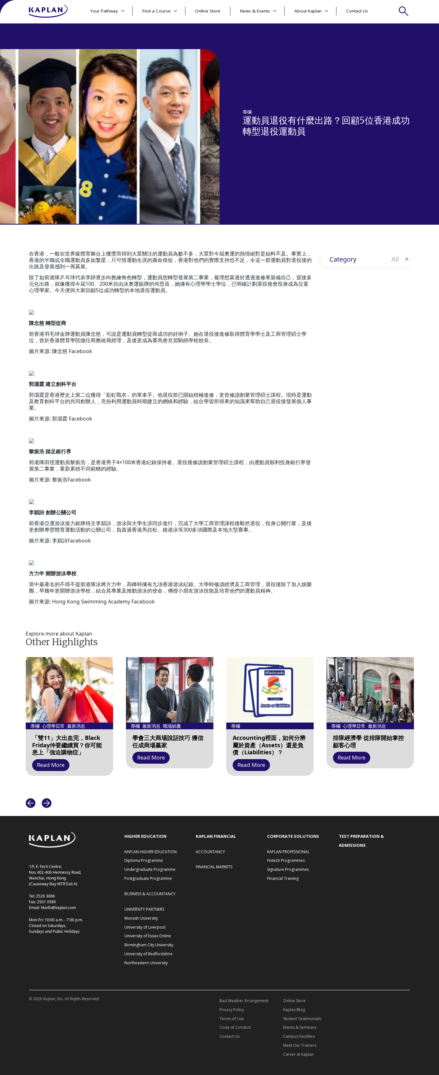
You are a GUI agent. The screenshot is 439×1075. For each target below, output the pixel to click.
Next (46, 803)
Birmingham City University (148, 945)
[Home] (48, 12)
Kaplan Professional (288, 851)
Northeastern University (146, 963)
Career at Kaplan (298, 1054)
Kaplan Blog (294, 1009)
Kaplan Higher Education (150, 851)
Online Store (207, 11)
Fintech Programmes (286, 860)
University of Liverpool (145, 927)
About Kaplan (308, 11)
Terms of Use (232, 1018)
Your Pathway (104, 11)
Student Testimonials (302, 1018)
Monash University (141, 918)
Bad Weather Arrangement (244, 1000)
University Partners (144, 909)
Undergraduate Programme (149, 869)
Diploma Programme (143, 860)
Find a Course (156, 11)
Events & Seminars (299, 1027)
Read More (51, 764)
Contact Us (357, 11)
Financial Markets (214, 867)
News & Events (255, 11)
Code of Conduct (235, 1027)
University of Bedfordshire (148, 954)
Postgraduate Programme (148, 878)
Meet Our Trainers (299, 1045)
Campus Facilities (299, 1036)
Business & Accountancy (149, 894)
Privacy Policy (232, 1009)
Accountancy (210, 851)
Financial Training (283, 878)
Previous (30, 803)
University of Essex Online (147, 936)
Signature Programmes (288, 869)
